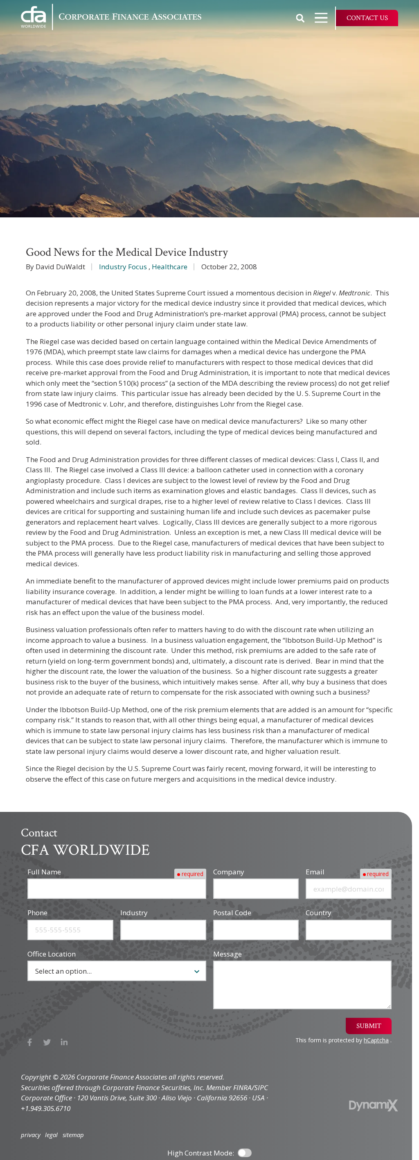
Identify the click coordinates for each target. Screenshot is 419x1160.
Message (227, 954)
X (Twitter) (47, 1042)
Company (228, 871)
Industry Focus (123, 266)
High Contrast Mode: (200, 1153)
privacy (31, 1135)
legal (51, 1135)
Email (315, 871)
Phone (37, 912)
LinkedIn (64, 1042)
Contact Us (367, 17)
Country (318, 912)
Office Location (51, 954)
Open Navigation (321, 18)
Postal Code (232, 912)
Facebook (29, 1042)
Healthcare (169, 266)
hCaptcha (376, 1040)
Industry (134, 912)
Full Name (44, 871)
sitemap (73, 1135)
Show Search (300, 18)
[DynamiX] (373, 1105)
